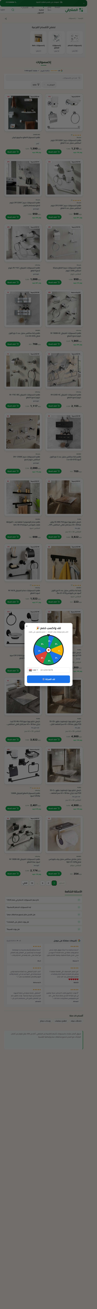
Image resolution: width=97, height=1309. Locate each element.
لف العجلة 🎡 (48, 679)
